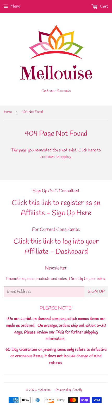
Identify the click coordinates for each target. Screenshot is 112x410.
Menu (15, 6)
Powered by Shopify (69, 390)
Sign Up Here (71, 213)
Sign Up (96, 291)
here (92, 150)
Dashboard (71, 252)
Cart (103, 6)
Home (8, 112)
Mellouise (44, 390)
